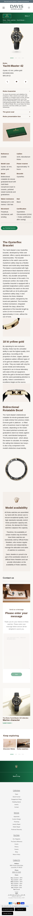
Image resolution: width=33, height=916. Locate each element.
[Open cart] (29, 8)
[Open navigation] (3, 8)
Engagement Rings (16, 799)
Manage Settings (7, 913)
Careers (16, 849)
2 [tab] (16, 58)
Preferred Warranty (16, 829)
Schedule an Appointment (23, 1)
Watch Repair (16, 827)
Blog (16, 852)
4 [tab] (23, 58)
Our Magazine (16, 839)
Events (16, 844)
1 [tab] (11, 58)
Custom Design (16, 819)
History (16, 847)
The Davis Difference (16, 841)
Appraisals (16, 816)
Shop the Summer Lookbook (10, 1)
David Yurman (16, 797)
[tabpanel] (16, 40)
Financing (16, 822)
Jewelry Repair (16, 824)
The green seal (8, 112)
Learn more (7, 723)
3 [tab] (19, 58)
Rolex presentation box (12, 116)
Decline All (20, 909)
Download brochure (10, 228)
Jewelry (16, 804)
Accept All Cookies (8, 909)
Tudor (16, 794)
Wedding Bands (16, 802)
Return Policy (16, 854)
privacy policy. (25, 906)
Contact (16, 807)
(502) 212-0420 (16, 872)
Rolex (4, 20)
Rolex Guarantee (9, 91)
